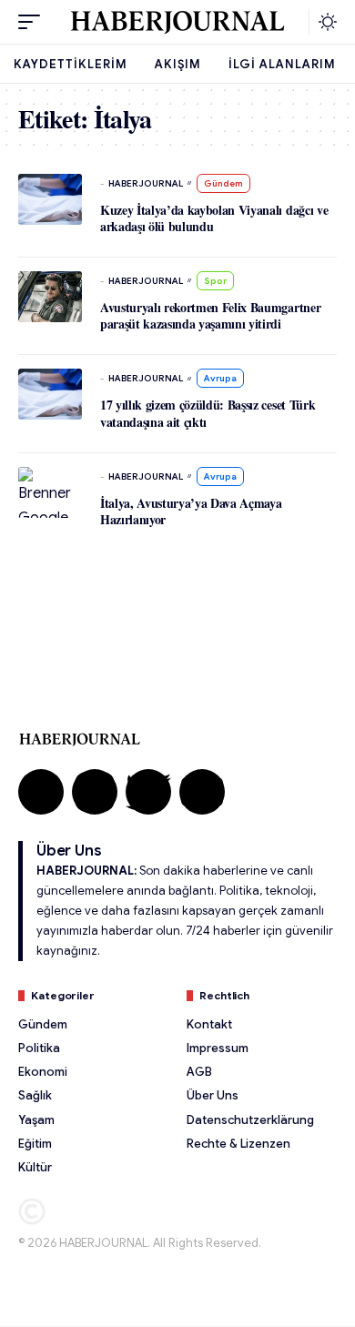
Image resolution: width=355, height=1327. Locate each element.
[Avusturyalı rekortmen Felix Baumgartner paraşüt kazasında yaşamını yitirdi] (50, 296)
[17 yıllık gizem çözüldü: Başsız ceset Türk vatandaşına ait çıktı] (50, 394)
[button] (33, 22)
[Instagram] (94, 792)
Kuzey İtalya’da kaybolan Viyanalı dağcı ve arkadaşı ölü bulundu (214, 218)
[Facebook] (41, 792)
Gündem (223, 183)
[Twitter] (148, 792)
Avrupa (220, 378)
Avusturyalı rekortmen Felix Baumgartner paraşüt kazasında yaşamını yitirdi (210, 315)
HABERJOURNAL (145, 183)
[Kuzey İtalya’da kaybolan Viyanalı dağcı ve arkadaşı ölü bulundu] (50, 199)
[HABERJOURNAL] (177, 22)
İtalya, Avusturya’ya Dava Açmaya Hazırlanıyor (191, 511)
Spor (215, 281)
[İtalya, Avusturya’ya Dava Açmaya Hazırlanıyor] (50, 492)
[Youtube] (202, 792)
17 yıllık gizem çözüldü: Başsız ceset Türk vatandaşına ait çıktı (207, 413)
